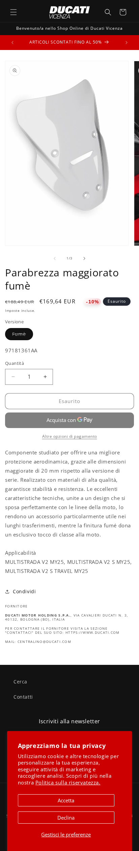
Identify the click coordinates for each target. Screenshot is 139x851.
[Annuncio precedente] (12, 42)
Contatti (23, 697)
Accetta (66, 800)
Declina (66, 817)
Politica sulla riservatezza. (68, 782)
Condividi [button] (24, 591)
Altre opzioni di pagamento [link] (69, 436)
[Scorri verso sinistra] (54, 258)
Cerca (20, 681)
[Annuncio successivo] (126, 42)
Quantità (14, 363)
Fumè (22, 335)
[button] (13, 12)
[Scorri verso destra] (84, 258)
